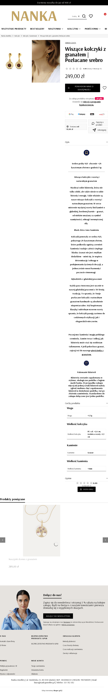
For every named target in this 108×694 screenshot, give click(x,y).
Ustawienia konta (37, 670)
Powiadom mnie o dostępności (84, 88)
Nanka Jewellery (6, 36)
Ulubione (34, 674)
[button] (84, 16)
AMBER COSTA (70, 43)
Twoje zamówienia (38, 666)
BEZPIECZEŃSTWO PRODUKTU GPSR (44, 643)
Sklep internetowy (51, 690)
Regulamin (67, 622)
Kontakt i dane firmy (7, 641)
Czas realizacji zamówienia (73, 649)
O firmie (3, 645)
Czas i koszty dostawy (71, 645)
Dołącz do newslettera (58, 616)
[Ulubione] (91, 16)
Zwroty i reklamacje (70, 653)
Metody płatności (69, 641)
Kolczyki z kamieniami (30, 36)
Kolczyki (17, 36)
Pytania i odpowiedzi (7, 674)
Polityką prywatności (68, 625)
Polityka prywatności (7, 666)
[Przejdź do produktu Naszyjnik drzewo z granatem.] (42, 530)
